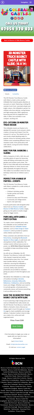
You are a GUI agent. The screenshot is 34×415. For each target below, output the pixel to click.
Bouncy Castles (18, 207)
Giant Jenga (19, 228)
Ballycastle (21, 281)
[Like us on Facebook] (12, 18)
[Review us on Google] (15, 18)
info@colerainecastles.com (19, 344)
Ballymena (7, 283)
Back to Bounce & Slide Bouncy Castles (17, 40)
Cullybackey (15, 283)
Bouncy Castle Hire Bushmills (17, 374)
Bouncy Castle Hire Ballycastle (10, 368)
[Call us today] (17, 29)
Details (7, 94)
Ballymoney (7, 281)
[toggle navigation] (31, 2)
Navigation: (24, 2)
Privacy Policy (20, 411)
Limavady (15, 281)
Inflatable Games (21, 226)
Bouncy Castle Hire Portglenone (18, 401)
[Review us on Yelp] (22, 18)
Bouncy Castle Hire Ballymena (17, 370)
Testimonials (15, 409)
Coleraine (21, 279)
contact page (21, 347)
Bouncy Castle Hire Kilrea (15, 396)
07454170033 (18, 341)
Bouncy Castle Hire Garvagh (19, 392)
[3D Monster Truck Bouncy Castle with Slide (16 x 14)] (17, 76)
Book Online (17, 326)
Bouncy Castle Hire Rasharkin (18, 405)
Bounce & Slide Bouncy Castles (14, 209)
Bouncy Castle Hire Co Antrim (16, 378)
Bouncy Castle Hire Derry (18, 386)
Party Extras (7, 238)
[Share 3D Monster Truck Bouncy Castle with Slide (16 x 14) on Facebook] (17, 90)
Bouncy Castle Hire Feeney (14, 390)
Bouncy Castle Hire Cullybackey (18, 382)
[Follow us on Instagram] (18, 18)
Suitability (16, 94)
